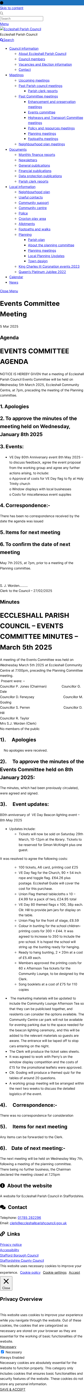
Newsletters (28, 160)
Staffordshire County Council (22, 1260)
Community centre (33, 208)
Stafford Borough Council (19, 1255)
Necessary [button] (8, 1347)
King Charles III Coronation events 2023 (49, 266)
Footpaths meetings (43, 139)
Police (23, 213)
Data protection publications (40, 176)
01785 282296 (29, 1218)
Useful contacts (31, 197)
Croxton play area (32, 219)
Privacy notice (11, 1244)
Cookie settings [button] (54, 1272)
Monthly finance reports (37, 155)
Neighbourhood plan (34, 192)
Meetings (16, 75)
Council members (32, 59)
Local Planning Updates (46, 256)
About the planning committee (51, 245)
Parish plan (36, 240)
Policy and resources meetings (51, 128)
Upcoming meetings (34, 80)
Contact (25, 69)
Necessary (14, 1352)
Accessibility (9, 1250)
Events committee (41, 112)
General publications (34, 165)
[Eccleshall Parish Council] (20, 29)
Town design (38, 261)
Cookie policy (30, 1272)
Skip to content (11, 8)
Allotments (27, 224)
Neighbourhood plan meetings (42, 144)
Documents (18, 149)
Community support (34, 203)
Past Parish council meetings (40, 86)
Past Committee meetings (38, 96)
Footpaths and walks (34, 229)
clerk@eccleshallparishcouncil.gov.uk (38, 1223)
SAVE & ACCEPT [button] (12, 1389)
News (13, 282)
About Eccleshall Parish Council (42, 54)
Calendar (16, 277)
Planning (25, 234)
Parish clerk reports (43, 91)
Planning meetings (42, 133)
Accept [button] (74, 1272)
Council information (23, 48)
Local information (22, 187)
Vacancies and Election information (45, 64)
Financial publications (35, 171)
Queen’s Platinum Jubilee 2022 (42, 272)
